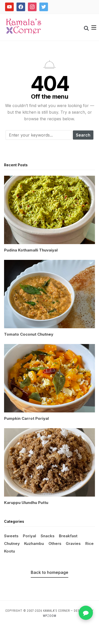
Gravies (73, 543)
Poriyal (29, 535)
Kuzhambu (34, 543)
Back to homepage (49, 572)
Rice (89, 543)
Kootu (9, 551)
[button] (93, 27)
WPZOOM (49, 616)
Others (54, 543)
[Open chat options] (86, 613)
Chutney (12, 543)
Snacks (48, 535)
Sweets (11, 535)
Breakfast (68, 535)
